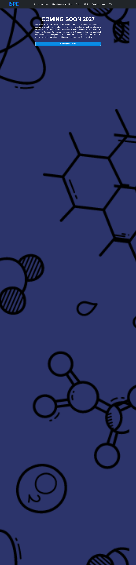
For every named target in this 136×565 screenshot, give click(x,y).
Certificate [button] (69, 4)
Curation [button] (95, 4)
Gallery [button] (78, 4)
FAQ (110, 4)
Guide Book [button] (44, 4)
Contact (104, 4)
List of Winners (58, 4)
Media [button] (86, 4)
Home (36, 4)
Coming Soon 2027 (68, 44)
